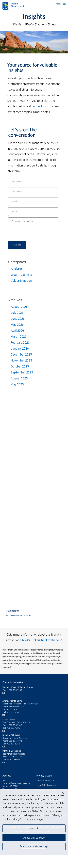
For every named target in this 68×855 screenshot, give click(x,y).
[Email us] (3, 693)
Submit (17, 245)
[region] (34, 822)
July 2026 (17, 313)
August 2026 (19, 307)
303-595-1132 (15, 740)
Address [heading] (6, 775)
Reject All (34, 828)
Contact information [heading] (13, 682)
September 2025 (22, 372)
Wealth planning (21, 275)
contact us (39, 106)
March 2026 (18, 336)
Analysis (16, 269)
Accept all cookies (34, 837)
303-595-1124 (15, 756)
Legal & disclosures (45, 785)
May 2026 (17, 324)
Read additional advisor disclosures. (18, 615)
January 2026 (20, 348)
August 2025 (19, 378)
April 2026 (17, 330)
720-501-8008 (13, 759)
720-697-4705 (13, 728)
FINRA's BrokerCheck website (39, 640)
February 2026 (20, 342)
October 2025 (20, 366)
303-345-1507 (13, 712)
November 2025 (21, 360)
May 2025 (17, 384)
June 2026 (18, 319)
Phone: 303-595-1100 (12, 690)
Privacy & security (44, 780)
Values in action (21, 281)
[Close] (62, 792)
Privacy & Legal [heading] (44, 775)
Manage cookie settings (34, 846)
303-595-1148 (15, 725)
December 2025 (21, 354)
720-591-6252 (13, 743)
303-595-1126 (15, 709)
